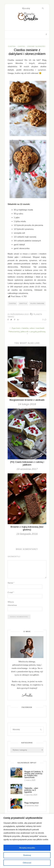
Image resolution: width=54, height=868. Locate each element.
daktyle (23, 303)
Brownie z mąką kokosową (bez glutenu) (27, 528)
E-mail (11, 592)
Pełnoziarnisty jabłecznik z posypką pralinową (27, 332)
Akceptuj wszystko (27, 848)
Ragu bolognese (31, 803)
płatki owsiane (37, 303)
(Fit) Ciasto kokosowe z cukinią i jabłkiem (27, 463)
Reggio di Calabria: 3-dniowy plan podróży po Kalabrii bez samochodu (33, 774)
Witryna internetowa (12, 603)
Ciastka (11, 46)
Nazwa (11, 583)
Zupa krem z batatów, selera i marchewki (27, 328)
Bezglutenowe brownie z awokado (27, 400)
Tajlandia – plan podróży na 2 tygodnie (31, 790)
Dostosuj (27, 855)
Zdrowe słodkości (36, 46)
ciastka (12, 303)
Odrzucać (27, 863)
